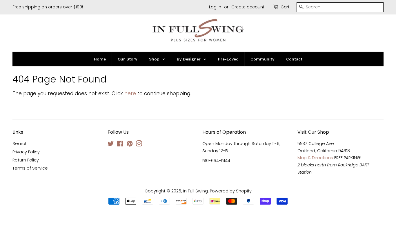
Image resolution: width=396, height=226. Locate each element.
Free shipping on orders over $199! (47, 7)
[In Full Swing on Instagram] (139, 145)
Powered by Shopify (231, 191)
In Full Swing (195, 191)
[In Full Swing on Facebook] (120, 145)
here (130, 93)
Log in (215, 7)
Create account (247, 7)
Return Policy (25, 160)
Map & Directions (315, 158)
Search (20, 143)
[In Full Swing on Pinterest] (129, 145)
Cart (285, 7)
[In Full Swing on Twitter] (111, 145)
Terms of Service (30, 168)
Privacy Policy (26, 152)
